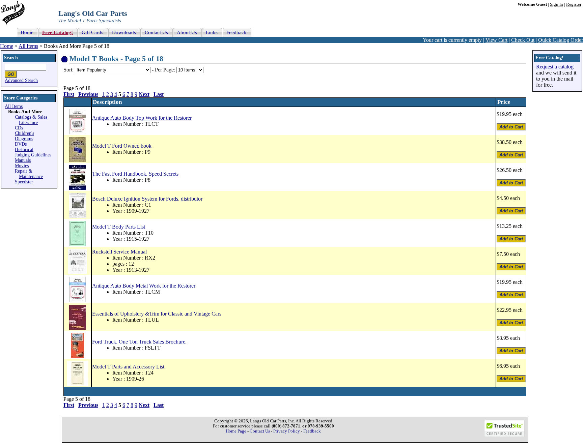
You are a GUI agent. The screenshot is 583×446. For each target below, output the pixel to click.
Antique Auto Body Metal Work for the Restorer (143, 286)
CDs (19, 127)
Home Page (236, 431)
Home (6, 46)
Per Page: (165, 69)
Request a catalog (555, 66)
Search (11, 57)
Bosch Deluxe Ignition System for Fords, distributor (147, 199)
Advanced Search (21, 80)
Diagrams (24, 138)
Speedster (24, 181)
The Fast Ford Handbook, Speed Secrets (135, 174)
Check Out (522, 40)
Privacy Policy (286, 431)
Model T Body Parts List (118, 227)
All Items (28, 46)
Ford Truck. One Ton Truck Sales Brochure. (139, 342)
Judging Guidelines (33, 154)
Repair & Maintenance (29, 174)
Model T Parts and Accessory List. (129, 366)
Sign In (556, 4)
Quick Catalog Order (560, 40)
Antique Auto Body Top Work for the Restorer (142, 118)
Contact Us (260, 431)
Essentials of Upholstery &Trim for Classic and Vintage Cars (156, 314)
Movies (22, 165)
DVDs (21, 144)
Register (573, 4)
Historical (24, 149)
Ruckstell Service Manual (119, 252)
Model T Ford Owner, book (121, 146)
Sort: (68, 69)
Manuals (23, 160)
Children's (24, 133)
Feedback (312, 431)
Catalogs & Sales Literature (31, 120)
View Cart (496, 40)
